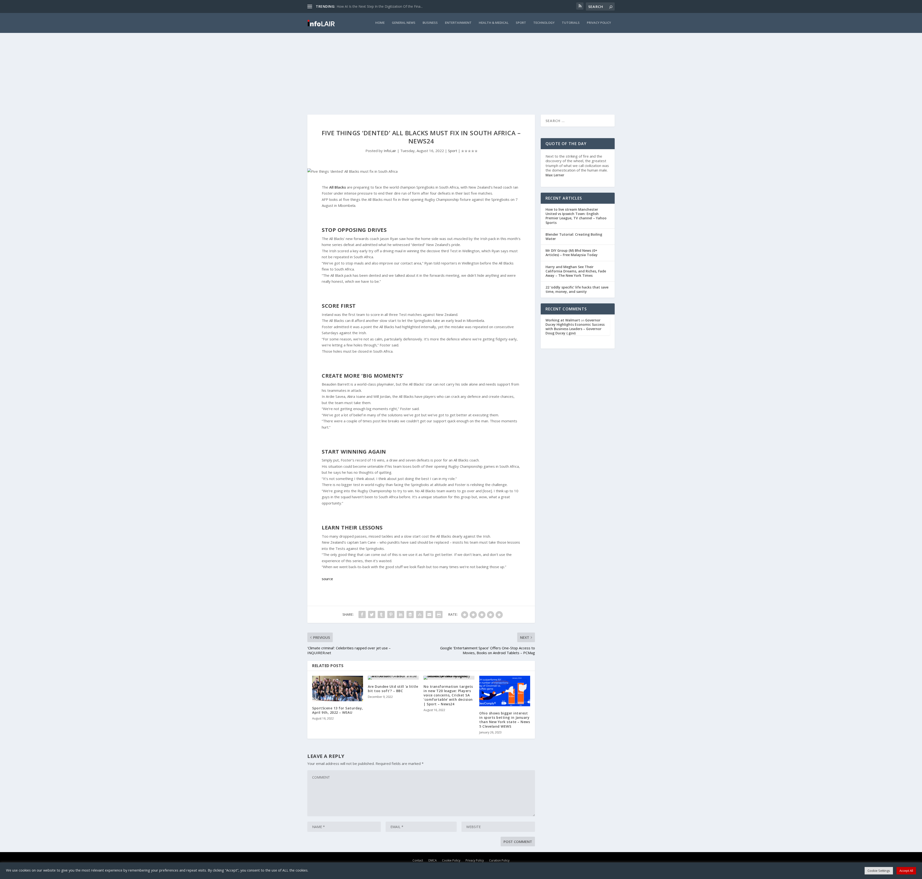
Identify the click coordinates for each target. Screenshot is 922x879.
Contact (417, 860)
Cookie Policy (451, 860)
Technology (544, 23)
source (327, 578)
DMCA (432, 860)
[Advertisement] (461, 69)
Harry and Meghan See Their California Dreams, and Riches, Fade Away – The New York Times (576, 271)
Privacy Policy (599, 23)
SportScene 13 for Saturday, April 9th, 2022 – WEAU (337, 710)
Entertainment (458, 23)
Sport (521, 23)
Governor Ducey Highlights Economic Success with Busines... (384, 6)
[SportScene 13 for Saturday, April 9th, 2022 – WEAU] (337, 688)
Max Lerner (555, 175)
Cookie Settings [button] (878, 870)
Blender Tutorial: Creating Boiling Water (574, 236)
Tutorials (571, 23)
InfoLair (390, 150)
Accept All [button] (906, 870)
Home (380, 23)
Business (430, 23)
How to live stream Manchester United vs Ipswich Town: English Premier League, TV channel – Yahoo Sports (576, 216)
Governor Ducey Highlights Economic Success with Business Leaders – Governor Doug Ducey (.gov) (575, 327)
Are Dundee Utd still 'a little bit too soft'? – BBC (393, 688)
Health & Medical (494, 23)
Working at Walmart (563, 320)
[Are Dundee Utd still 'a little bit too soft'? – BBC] (393, 678)
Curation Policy (499, 860)
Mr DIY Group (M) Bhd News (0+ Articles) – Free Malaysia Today (572, 252)
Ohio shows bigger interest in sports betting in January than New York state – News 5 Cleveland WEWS (504, 720)
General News (403, 23)
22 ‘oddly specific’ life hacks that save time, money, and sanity (577, 289)
